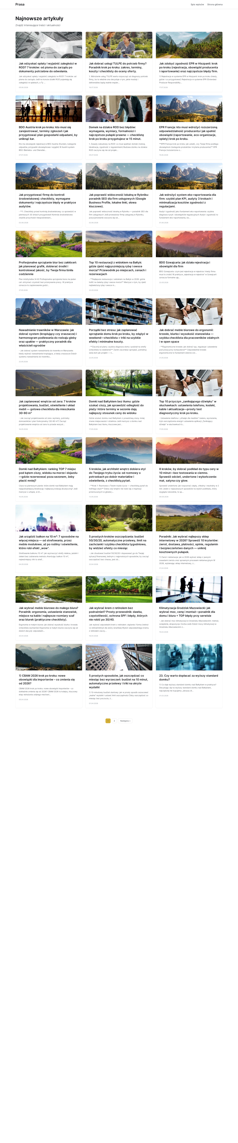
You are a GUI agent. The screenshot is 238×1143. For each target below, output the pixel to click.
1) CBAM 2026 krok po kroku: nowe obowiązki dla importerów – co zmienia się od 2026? (47, 679)
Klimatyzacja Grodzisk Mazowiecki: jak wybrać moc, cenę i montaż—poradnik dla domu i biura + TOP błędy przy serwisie (187, 611)
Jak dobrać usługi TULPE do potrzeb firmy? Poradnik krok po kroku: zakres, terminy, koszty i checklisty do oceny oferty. (118, 67)
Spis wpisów (197, 4)
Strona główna (215, 4)
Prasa (20, 4)
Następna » (125, 721)
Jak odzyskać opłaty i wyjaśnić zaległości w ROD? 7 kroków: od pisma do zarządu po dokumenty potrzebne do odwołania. (48, 67)
